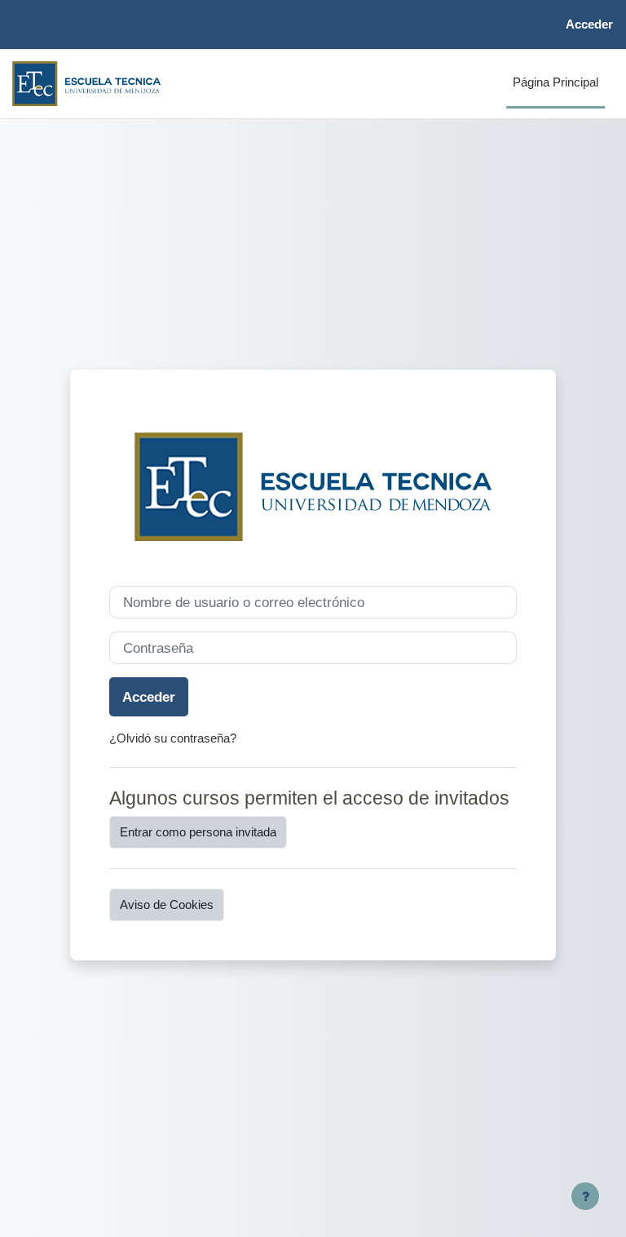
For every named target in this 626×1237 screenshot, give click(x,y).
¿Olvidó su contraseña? (172, 738)
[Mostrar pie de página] (585, 1196)
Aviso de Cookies (167, 904)
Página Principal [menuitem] (555, 82)
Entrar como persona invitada (198, 832)
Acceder (589, 24)
